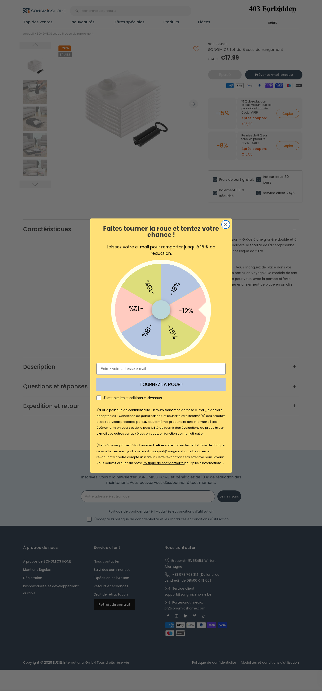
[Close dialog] (226, 224)
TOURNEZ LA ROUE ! (161, 384)
